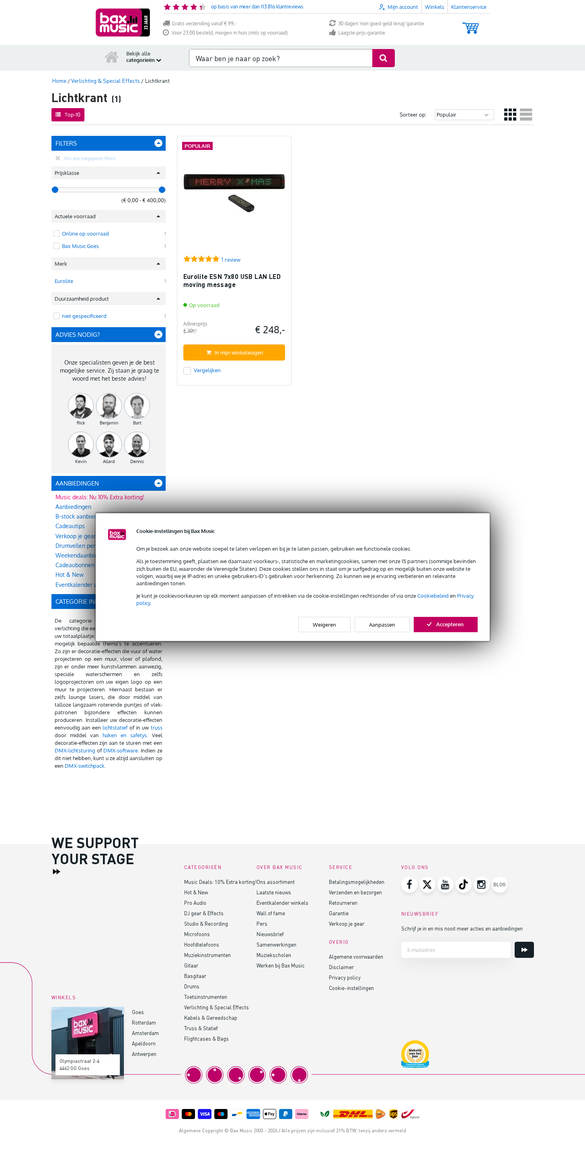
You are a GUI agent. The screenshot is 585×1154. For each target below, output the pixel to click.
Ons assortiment (276, 881)
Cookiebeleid (433, 595)
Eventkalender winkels (282, 902)
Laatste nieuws (274, 892)
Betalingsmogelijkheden (356, 881)
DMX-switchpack (85, 766)
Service (341, 867)
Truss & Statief (201, 1028)
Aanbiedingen (73, 506)
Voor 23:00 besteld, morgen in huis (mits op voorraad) (230, 33)
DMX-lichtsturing (75, 750)
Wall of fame (271, 913)
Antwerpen (144, 1053)
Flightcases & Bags (206, 1038)
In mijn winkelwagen (239, 352)
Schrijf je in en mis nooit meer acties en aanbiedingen (462, 928)
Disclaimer (341, 966)
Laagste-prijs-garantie (361, 33)
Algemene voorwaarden (356, 956)
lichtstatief (115, 727)
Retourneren (343, 902)
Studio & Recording (206, 923)
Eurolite (64, 281)
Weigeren (324, 624)
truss (156, 727)
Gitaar (191, 965)
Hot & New (196, 892)
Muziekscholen (274, 954)
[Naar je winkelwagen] (471, 24)
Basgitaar (195, 975)
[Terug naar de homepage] (112, 56)
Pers (262, 923)
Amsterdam (145, 1032)
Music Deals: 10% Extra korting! (220, 881)
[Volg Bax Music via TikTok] (464, 885)
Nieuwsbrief (270, 934)
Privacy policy (345, 977)
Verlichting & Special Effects (216, 1007)
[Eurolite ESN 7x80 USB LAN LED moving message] (234, 196)
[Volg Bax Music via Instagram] (482, 885)
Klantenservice (468, 7)
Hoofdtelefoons (201, 944)
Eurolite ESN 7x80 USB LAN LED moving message (232, 280)
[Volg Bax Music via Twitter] (427, 885)
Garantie (339, 913)
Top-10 (72, 114)
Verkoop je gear (346, 923)
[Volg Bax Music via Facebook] (409, 885)
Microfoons (197, 934)
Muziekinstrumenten (207, 954)
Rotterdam (144, 1022)
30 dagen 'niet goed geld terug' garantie (381, 23)
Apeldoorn (144, 1043)
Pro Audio (195, 902)
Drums (191, 986)
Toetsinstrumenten (205, 996)
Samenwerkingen (276, 944)
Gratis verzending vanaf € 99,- (204, 23)
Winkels (434, 7)
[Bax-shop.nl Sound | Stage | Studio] (123, 22)
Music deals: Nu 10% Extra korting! (99, 497)
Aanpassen (382, 624)
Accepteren (450, 624)
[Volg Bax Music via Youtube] (445, 885)
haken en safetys (125, 735)
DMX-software (120, 750)
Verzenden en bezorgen (355, 892)
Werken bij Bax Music (281, 965)
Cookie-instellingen (351, 987)
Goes (138, 1011)
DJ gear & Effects (204, 913)
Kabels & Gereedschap (210, 1017)
